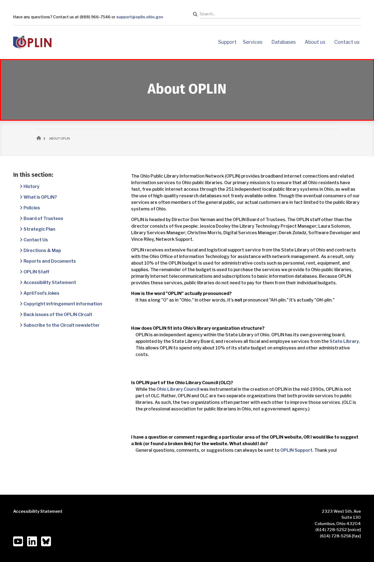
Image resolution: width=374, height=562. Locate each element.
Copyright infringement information (63, 303)
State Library (344, 341)
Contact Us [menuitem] (346, 42)
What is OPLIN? (40, 197)
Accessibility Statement (50, 282)
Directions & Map (42, 250)
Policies (32, 207)
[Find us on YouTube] (18, 540)
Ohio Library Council (178, 389)
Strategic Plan (39, 229)
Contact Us (36, 239)
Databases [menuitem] (283, 42)
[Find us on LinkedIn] (32, 540)
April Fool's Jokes (41, 293)
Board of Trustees (43, 218)
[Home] (32, 41)
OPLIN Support (296, 450)
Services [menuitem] (252, 42)
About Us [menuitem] (315, 42)
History (31, 186)
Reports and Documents (50, 261)
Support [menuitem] (227, 42)
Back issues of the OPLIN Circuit (58, 314)
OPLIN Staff (36, 271)
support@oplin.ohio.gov (139, 17)
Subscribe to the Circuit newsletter (62, 325)
